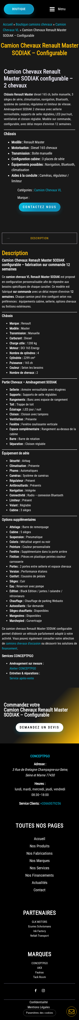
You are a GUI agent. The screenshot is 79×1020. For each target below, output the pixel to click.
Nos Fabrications (39, 853)
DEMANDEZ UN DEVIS (39, 727)
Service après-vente (22, 678)
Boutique (19, 9)
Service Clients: (29, 803)
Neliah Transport (39, 935)
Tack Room (39, 977)
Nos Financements (39, 875)
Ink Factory (39, 931)
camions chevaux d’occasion (23, 643)
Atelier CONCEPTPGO (23, 668)
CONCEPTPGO (40, 756)
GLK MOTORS (39, 922)
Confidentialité (39, 1002)
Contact (39, 890)
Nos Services (39, 868)
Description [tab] (39, 238)
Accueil (8, 24)
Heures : (40, 784)
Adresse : (40, 764)
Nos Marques (40, 860)
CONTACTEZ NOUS (39, 207)
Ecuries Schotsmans (39, 926)
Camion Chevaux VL (48, 190)
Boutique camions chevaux (34, 24)
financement (9, 648)
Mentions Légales (39, 1007)
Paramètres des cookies (39, 1012)
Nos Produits (39, 846)
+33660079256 (50, 803)
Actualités (39, 882)
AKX (39, 968)
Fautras (39, 972)
